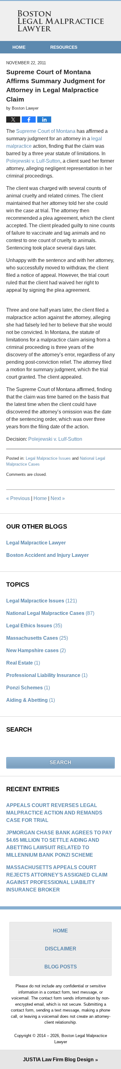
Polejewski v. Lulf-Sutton (33, 161)
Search (60, 762)
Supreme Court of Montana (45, 131)
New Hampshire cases (36, 650)
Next (58, 498)
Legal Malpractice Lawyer (36, 542)
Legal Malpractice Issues (48, 458)
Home (18, 47)
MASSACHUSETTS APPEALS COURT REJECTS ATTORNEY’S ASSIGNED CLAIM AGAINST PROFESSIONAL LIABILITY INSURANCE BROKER (56, 878)
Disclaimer (60, 948)
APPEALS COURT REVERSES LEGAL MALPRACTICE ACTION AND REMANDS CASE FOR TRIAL (54, 813)
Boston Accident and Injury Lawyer (47, 555)
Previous (18, 498)
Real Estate (23, 662)
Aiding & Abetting (30, 700)
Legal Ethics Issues (34, 625)
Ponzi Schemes (28, 687)
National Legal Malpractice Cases (50, 613)
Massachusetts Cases (37, 638)
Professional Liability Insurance (46, 675)
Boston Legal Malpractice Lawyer (60, 20)
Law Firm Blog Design (58, 1059)
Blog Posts (60, 966)
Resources (63, 47)
